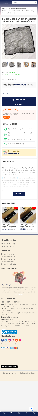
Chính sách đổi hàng (7, 254)
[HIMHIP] (5, 2)
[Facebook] (2, 340)
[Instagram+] (9, 340)
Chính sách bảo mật (7, 261)
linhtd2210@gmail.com (12, 317)
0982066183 (10, 319)
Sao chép (6, 117)
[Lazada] (20, 340)
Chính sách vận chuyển (8, 259)
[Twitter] (5, 340)
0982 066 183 (14, 154)
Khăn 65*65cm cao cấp (18, 8)
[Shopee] (16, 340)
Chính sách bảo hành (8, 256)
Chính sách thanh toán (8, 264)
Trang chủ (5, 8)
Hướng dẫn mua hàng (8, 244)
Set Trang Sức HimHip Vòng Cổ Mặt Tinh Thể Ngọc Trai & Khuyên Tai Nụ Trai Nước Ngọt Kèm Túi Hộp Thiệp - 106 (27, 226)
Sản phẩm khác (8, 203)
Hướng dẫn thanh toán (8, 246)
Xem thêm (18, 194)
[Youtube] (12, 340)
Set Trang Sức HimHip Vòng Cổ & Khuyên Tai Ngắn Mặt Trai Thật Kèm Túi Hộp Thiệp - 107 (9, 226)
